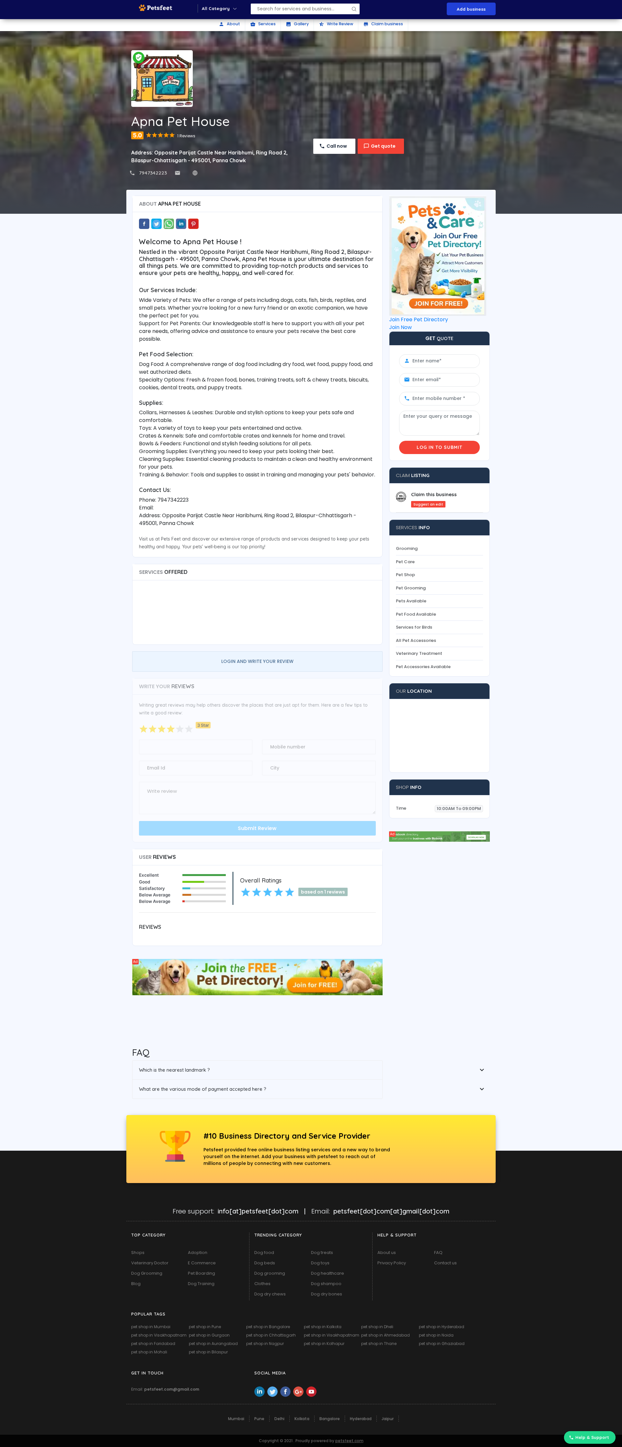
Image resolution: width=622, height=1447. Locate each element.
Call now (337, 146)
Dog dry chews (270, 1294)
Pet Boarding (201, 1273)
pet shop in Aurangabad (213, 1343)
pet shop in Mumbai (150, 1326)
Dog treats (322, 1252)
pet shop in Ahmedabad (385, 1335)
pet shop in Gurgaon (209, 1335)
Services (263, 24)
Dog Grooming (146, 1273)
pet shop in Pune (205, 1326)
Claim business (383, 24)
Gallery (297, 24)
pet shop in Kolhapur (324, 1343)
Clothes (262, 1284)
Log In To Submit (439, 447)
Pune (259, 1418)
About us (386, 1252)
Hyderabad (361, 1418)
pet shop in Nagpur (265, 1343)
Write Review (336, 24)
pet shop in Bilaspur (208, 1352)
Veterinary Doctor (149, 1263)
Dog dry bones (326, 1294)
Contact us (445, 1263)
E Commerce (202, 1263)
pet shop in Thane (379, 1343)
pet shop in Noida (436, 1335)
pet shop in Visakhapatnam (159, 1335)
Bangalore (329, 1418)
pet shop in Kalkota (322, 1326)
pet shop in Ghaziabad (442, 1343)
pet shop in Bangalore (268, 1326)
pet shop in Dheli (377, 1326)
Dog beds (264, 1263)
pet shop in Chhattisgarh (271, 1335)
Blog (136, 1284)
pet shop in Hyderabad (441, 1326)
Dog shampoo (326, 1284)
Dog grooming (269, 1273)
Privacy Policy (391, 1263)
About (229, 24)
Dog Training (201, 1284)
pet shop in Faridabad (153, 1343)
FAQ (438, 1252)
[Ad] (257, 976)
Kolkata (301, 1418)
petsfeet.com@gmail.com (171, 1389)
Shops (137, 1252)
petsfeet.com (349, 1440)
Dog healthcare (327, 1273)
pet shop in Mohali (149, 1352)
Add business (471, 9)
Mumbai (236, 1418)
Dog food (264, 1252)
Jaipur (388, 1418)
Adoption (197, 1252)
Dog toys (320, 1263)
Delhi (279, 1418)
